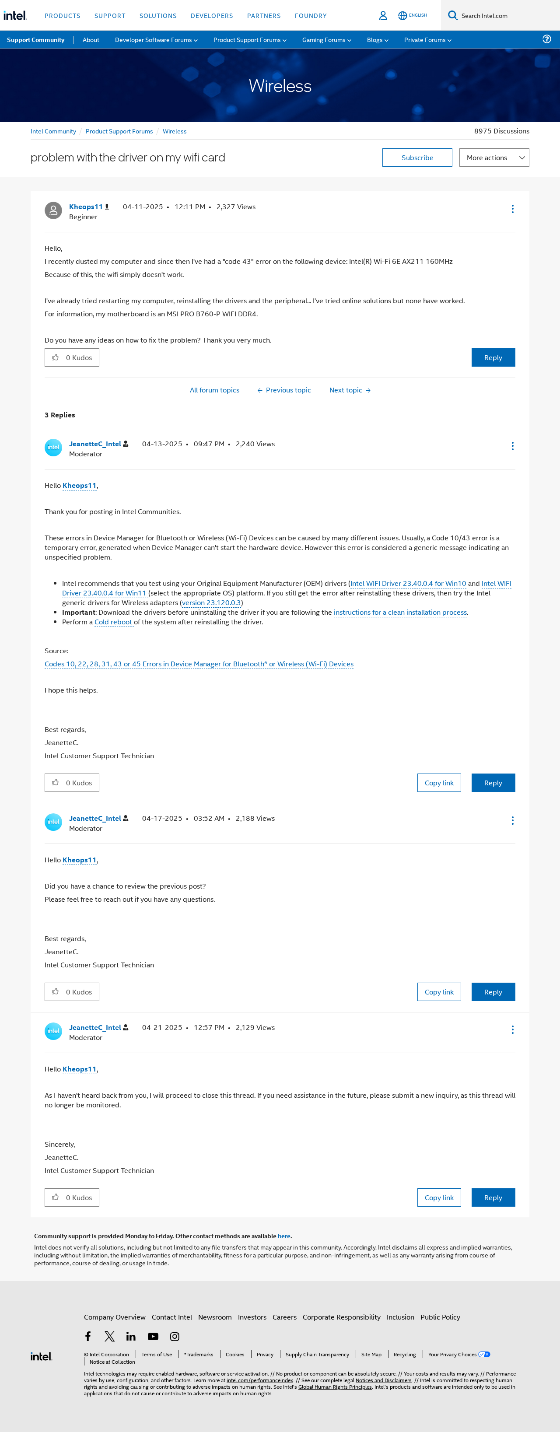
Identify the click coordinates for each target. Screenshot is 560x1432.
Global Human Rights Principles (335, 1386)
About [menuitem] (91, 39)
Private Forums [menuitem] (425, 39)
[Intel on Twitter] (109, 1337)
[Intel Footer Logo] (41, 1355)
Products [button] (62, 15)
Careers (285, 1317)
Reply (493, 357)
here (284, 1235)
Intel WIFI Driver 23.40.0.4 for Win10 (408, 583)
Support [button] (110, 15)
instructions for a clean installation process (400, 612)
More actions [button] (487, 157)
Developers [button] (212, 15)
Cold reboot (114, 621)
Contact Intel (172, 1317)
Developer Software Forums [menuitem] (153, 39)
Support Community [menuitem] (35, 39)
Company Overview (115, 1317)
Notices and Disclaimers (384, 1380)
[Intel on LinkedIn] (131, 1337)
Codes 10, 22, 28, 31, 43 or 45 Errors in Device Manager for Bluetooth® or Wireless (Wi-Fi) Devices (199, 663)
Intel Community (53, 130)
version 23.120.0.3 (211, 602)
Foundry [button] (311, 15)
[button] (511, 209)
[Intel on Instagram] (174, 1337)
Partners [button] (264, 15)
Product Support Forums (119, 130)
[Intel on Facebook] (87, 1337)
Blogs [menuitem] (375, 39)
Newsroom (215, 1317)
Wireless (175, 130)
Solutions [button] (158, 15)
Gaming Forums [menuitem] (324, 39)
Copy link (439, 782)
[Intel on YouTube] (153, 1337)
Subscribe (418, 157)
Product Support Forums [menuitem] (247, 39)
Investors (252, 1317)
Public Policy (440, 1317)
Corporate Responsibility (342, 1317)
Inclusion (400, 1317)
